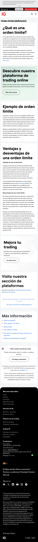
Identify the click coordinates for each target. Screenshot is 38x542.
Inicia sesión (19, 9)
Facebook (4, 484)
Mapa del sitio (10, 469)
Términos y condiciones (11, 472)
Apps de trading (8, 422)
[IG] (4, 14)
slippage (22, 183)
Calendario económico (10, 432)
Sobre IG (6, 475)
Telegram (26, 484)
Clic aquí (12, 455)
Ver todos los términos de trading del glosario (19, 304)
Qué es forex (8, 327)
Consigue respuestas (19, 359)
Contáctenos (7, 441)
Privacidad (23, 472)
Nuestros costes (8, 414)
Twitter (8, 484)
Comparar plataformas (10, 424)
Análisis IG (6, 429)
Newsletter (6, 437)
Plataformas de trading (11, 419)
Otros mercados (8, 404)
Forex (5, 394)
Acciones (6, 399)
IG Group (6, 533)
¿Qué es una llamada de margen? (15, 338)
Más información (11, 92)
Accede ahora (11, 260)
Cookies (31, 472)
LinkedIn (13, 484)
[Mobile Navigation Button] (35, 14)
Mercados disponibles (10, 391)
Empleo (12, 533)
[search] (32, 14)
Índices (5, 397)
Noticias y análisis (9, 434)
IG (3, 469)
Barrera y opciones (9, 412)
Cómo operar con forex (11, 323)
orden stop (6, 60)
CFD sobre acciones (10, 329)
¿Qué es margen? (9, 320)
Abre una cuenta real (31, 9)
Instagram (22, 484)
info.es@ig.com (22, 370)
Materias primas (8, 402)
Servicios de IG (8, 408)
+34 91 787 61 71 (12, 450)
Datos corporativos (23, 469)
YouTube (17, 484)
